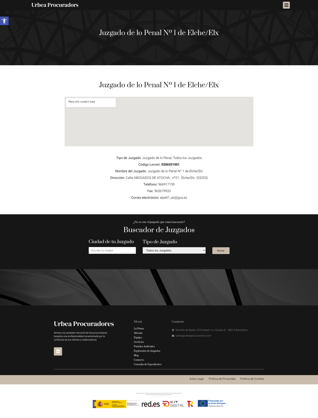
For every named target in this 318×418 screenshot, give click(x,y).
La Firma (139, 328)
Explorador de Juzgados (147, 351)
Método (138, 333)
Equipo (138, 337)
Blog (136, 355)
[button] (4, 21)
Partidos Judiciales (144, 346)
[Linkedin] (58, 351)
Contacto (139, 360)
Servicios (139, 342)
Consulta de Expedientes (148, 364)
